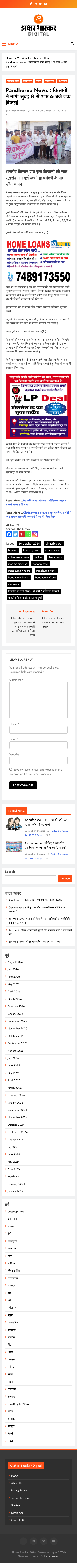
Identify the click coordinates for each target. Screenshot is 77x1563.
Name (14, 724)
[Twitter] (15, 534)
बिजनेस (11, 1337)
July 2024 (13, 1147)
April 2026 (14, 991)
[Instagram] (35, 534)
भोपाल (10, 1352)
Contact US (17, 1520)
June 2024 (14, 1154)
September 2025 (17, 1043)
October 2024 (16, 1125)
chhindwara (52, 550)
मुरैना (10, 1374)
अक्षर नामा (12, 1219)
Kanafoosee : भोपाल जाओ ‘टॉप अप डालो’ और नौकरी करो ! (46, 822)
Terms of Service (20, 1498)
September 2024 (18, 1132)
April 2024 (14, 1169)
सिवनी (10, 1434)
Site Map (16, 1505)
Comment (16, 680)
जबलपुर (11, 1286)
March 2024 (15, 1177)
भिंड (9, 1345)
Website (14, 754)
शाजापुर (11, 1419)
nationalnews (40, 564)
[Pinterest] (22, 534)
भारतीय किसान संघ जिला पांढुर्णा (25, 598)
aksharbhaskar (54, 543)
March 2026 (15, 999)
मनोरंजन (12, 1367)
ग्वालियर (11, 1263)
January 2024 (15, 1191)
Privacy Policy (19, 1490)
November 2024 (17, 1117)
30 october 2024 (29, 543)
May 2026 (14, 984)
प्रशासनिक (49, 81)
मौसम (10, 1382)
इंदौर (10, 1234)
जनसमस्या (27, 81)
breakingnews (31, 550)
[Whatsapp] (28, 534)
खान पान (12, 1249)
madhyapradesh (17, 564)
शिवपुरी (11, 1426)
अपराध (11, 1226)
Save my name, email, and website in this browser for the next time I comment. (35, 772)
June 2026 (14, 977)
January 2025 (15, 1103)
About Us (16, 1483)
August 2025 (15, 1051)
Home (14, 1476)
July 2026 (13, 969)
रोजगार (11, 1397)
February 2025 (16, 1095)
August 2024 (15, 1140)
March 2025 (15, 1088)
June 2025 (14, 1065)
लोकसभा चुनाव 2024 (18, 1404)
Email (14, 739)
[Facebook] (9, 534)
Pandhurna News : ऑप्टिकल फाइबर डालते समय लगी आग (36, 502)
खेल (10, 1256)
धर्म (9, 1300)
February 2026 (16, 1006)
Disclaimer (17, 1513)
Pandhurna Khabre (19, 571)
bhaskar (12, 550)
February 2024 (16, 1184)
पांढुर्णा (38, 81)
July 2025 (13, 1058)
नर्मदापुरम (12, 1308)
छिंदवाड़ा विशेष (13, 81)
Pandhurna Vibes (45, 577)
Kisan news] (55, 557)
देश (9, 1293)
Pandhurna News (46, 571)
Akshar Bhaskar (17, 110)
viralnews (13, 584)
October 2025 (16, 1036)
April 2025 (14, 1080)
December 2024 (17, 1110)
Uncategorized (16, 1212)
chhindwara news (18, 557)
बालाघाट (12, 1330)
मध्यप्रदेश (63, 81)
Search (10, 871)
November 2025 (17, 1028)
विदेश (10, 1411)
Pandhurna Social (18, 577)
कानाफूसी (12, 1241)
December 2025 (17, 1021)
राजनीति (12, 1389)
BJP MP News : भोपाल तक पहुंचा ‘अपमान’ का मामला (34, 942)
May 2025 (13, 1073)
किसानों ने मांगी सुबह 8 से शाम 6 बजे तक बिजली (33, 591)
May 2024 (14, 1162)
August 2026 (15, 962)
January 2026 (15, 1014)
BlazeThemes (51, 1556)
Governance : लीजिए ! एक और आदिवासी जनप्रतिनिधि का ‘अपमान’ (45, 845)
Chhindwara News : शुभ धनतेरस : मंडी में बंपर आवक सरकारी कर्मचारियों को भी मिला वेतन (38, 515)
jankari (39, 557)
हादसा (10, 1441)
